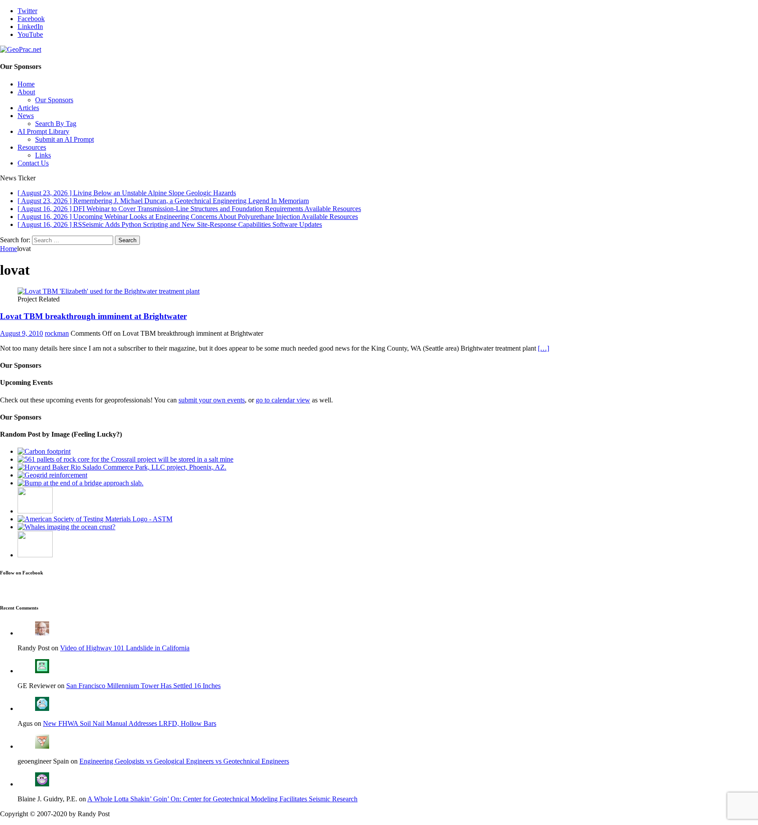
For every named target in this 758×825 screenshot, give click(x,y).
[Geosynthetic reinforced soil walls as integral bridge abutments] (52, 475)
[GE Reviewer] (42, 670)
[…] (543, 348)
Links (43, 155)
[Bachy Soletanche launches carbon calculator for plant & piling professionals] (44, 451)
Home (26, 84)
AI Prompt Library (43, 131)
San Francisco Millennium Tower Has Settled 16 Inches (143, 685)
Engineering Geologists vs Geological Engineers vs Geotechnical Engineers (184, 761)
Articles (28, 107)
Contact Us (33, 163)
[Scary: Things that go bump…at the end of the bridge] (80, 483)
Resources (32, 147)
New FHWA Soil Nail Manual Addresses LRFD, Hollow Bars (129, 723)
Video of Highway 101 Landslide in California (125, 648)
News (26, 115)
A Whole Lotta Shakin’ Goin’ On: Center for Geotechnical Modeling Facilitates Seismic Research (222, 799)
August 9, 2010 (21, 333)
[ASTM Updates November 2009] (95, 519)
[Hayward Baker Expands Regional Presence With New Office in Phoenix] (122, 467)
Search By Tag (55, 123)
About (26, 92)
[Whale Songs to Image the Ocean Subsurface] (66, 527)
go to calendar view (283, 400)
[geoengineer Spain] (42, 746)
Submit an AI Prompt (64, 139)
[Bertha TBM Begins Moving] (35, 555)
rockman (57, 333)
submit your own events (212, 400)
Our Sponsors (54, 100)
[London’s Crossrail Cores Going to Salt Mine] (125, 459)
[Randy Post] (42, 633)
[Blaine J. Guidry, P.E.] (42, 784)
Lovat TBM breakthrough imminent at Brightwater (93, 316)
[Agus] (42, 708)
